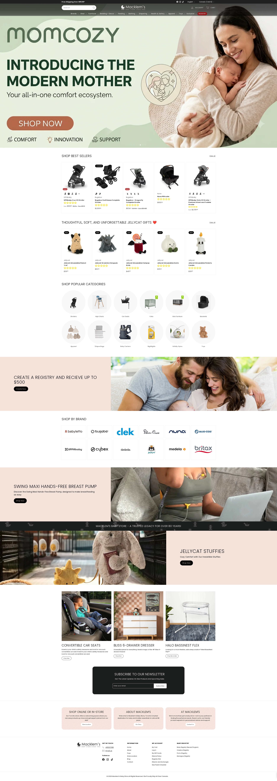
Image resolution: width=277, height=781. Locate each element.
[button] (70, 203)
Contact (130, 762)
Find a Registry (182, 753)
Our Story (138, 724)
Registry (202, 14)
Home (129, 747)
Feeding (121, 14)
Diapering (143, 14)
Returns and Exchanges (160, 762)
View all (212, 156)
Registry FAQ (156, 759)
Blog (128, 759)
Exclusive (191, 14)
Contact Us (190, 724)
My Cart (154, 747)
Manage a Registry (183, 756)
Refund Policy (156, 756)
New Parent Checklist (159, 765)
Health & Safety (158, 14)
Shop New (67, 658)
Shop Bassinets (172, 656)
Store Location (86, 724)
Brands (74, 14)
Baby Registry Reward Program (187, 747)
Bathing (132, 14)
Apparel (172, 14)
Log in (154, 750)
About (129, 750)
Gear (83, 14)
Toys (181, 14)
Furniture (93, 14)
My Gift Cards (156, 753)
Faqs (129, 753)
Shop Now (20, 501)
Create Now (21, 389)
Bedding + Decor (107, 14)
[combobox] (79, 7)
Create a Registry (183, 750)
